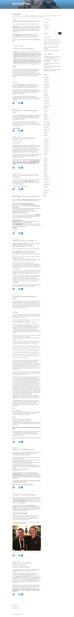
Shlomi (19, 243)
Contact (45, 24)
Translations (46, 28)
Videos (45, 194)
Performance (46, 182)
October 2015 (46, 83)
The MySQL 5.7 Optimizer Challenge (24, 495)
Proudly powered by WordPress (18, 614)
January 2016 (46, 81)
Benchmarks (46, 143)
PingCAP (31, 115)
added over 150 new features (28, 199)
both (22, 243)
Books (45, 145)
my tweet (22, 115)
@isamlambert (15, 589)
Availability (46, 141)
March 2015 (46, 95)
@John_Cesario (36, 589)
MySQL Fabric (46, 176)
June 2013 (45, 131)
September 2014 (47, 105)
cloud (45, 196)
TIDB (45, 188)
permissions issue (18, 251)
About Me (45, 22)
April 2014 (45, 115)
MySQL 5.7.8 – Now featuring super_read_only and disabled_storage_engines (21, 565)
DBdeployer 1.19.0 (16, 26)
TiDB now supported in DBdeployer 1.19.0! (25, 21)
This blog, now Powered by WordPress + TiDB (52, 41)
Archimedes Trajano (47, 56)
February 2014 (46, 119)
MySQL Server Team (17, 151)
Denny (45, 66)
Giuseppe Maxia (21, 84)
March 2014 (46, 117)
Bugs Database (19, 224)
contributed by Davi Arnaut (26, 203)
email (15, 227)
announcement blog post (30, 163)
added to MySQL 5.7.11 (28, 484)
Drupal (26, 209)
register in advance (19, 183)
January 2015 (46, 99)
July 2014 (45, 109)
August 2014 (46, 107)
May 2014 (45, 113)
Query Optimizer (47, 184)
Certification (46, 147)
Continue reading (16, 128)
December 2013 (47, 123)
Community (46, 149)
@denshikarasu (16, 590)
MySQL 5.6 (46, 170)
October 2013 (46, 127)
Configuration (46, 151)
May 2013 (45, 133)
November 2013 (47, 125)
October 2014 (46, 103)
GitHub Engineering (26, 589)
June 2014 (45, 111)
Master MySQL (22, 4)
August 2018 (46, 79)
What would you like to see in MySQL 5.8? (25, 196)
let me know (31, 155)
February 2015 (46, 97)
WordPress (21, 209)
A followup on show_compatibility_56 (24, 241)
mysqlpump (17, 453)
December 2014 (47, 101)
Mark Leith (36, 275)
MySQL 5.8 (46, 174)
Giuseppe (14, 243)
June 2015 (45, 91)
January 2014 (46, 121)
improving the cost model (25, 498)
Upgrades (45, 192)
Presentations (46, 26)
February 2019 (46, 77)
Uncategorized (46, 190)
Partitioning (46, 180)
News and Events (47, 178)
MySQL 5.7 (46, 172)
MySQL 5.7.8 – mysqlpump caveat (23, 449)
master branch (30, 48)
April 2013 (45, 135)
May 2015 (45, 93)
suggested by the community (29, 204)
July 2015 (45, 89)
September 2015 (47, 85)
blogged (25, 243)
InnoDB (45, 157)
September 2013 (47, 129)
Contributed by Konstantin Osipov (20, 212)
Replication (46, 186)
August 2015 (46, 87)
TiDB (16, 117)
